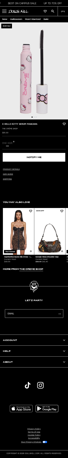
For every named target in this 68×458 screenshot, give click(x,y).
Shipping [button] (7, 179)
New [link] (4, 19)
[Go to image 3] (36, 117)
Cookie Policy (34, 435)
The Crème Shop (10, 129)
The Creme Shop (31, 269)
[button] (21, 3)
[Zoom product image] (34, 70)
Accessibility (34, 438)
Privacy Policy (34, 429)
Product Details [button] (11, 169)
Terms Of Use (34, 432)
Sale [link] (46, 19)
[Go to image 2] (34, 117)
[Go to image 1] (32, 117)
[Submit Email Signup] (59, 313)
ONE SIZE (7, 143)
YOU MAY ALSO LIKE (16, 202)
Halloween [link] (16, 19)
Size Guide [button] (8, 174)
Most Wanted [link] (33, 19)
